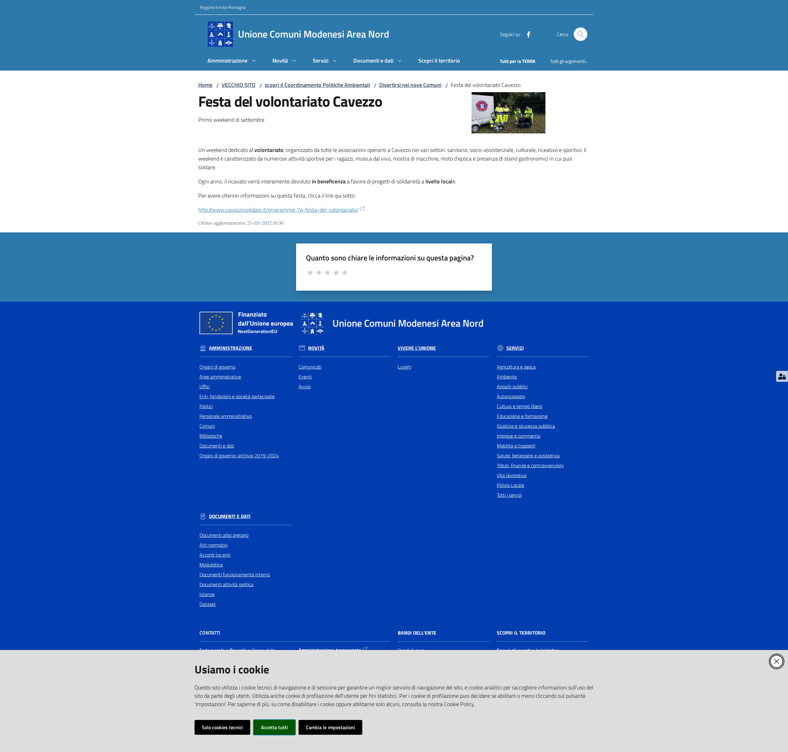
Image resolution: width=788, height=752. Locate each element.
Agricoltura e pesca (516, 366)
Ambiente (507, 376)
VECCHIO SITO (238, 85)
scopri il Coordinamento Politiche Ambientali (317, 85)
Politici (206, 406)
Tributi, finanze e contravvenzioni (530, 465)
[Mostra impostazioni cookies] (782, 376)
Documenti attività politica (226, 584)
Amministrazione (230, 348)
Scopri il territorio (521, 632)
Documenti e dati (216, 445)
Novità (316, 348)
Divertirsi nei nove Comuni (410, 85)
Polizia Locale (510, 485)
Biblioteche (210, 435)
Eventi (305, 376)
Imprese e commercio (518, 435)
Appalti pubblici (512, 386)
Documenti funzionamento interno (234, 574)
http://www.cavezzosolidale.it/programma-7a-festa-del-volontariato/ (278, 210)
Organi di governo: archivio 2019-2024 (239, 455)
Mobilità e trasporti (516, 445)
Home (205, 85)
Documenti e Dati (230, 516)
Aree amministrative (220, 376)
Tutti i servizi (509, 495)
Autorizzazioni (511, 396)
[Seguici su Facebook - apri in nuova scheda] (526, 34)
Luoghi (404, 366)
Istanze (207, 594)
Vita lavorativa (511, 475)
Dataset (207, 604)
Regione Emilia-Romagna (223, 7)
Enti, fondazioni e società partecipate (237, 396)
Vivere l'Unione (417, 348)
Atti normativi (213, 545)
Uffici (204, 386)
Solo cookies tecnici (222, 727)
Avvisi (305, 386)
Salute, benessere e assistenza (528, 455)
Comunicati (310, 366)
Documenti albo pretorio (223, 535)
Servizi (515, 348)
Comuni (207, 426)
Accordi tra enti (215, 554)
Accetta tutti (274, 727)
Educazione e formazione (522, 416)
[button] (580, 34)
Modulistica (211, 564)
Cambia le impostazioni (330, 727)
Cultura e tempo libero (519, 406)
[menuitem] (232, 61)
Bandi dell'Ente (417, 632)
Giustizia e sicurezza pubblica (526, 426)
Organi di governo (217, 366)
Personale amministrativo (225, 416)
